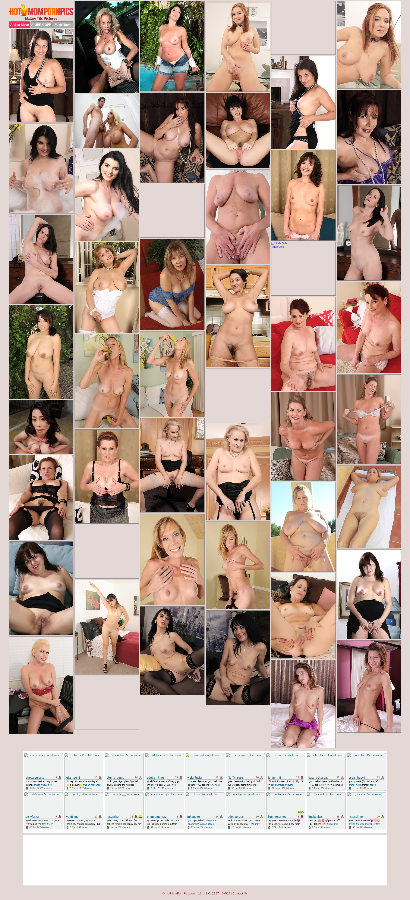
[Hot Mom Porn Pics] (41, 9)
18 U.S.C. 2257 (208, 893)
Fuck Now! (63, 25)
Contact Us (240, 893)
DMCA (225, 893)
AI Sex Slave (19, 25)
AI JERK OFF (41, 25)
